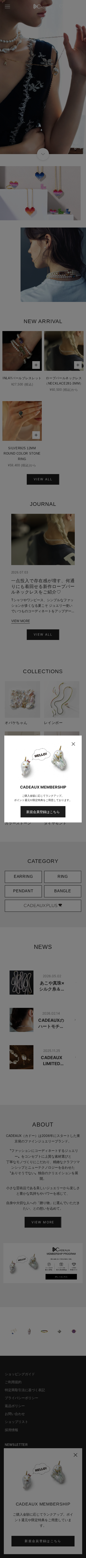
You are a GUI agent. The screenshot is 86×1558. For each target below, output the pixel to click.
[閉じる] (73, 744)
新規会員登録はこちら (43, 812)
